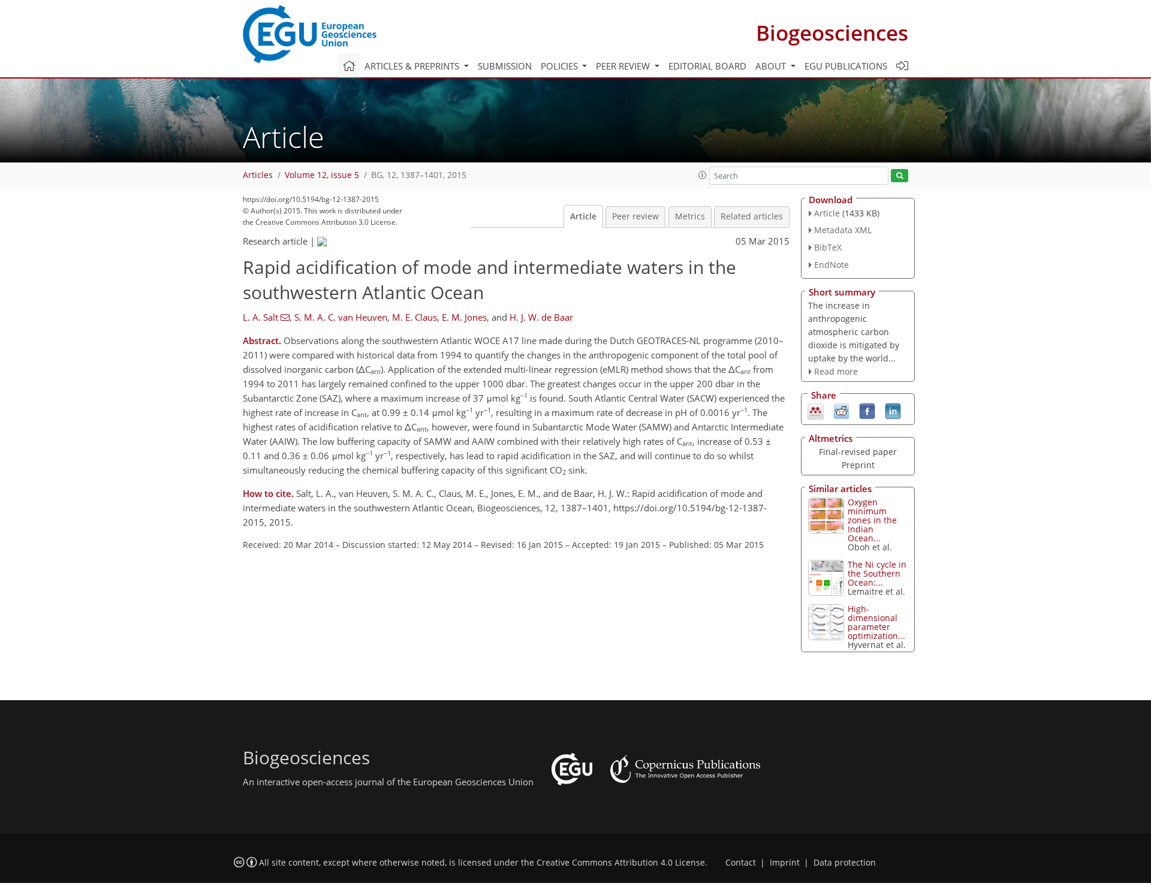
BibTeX (828, 247)
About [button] (771, 66)
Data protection (844, 862)
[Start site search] (899, 176)
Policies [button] (560, 66)
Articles (258, 175)
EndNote (831, 264)
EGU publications (846, 66)
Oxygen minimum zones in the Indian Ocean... (872, 520)
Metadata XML (843, 230)
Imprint (785, 862)
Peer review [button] (624, 66)
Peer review (635, 216)
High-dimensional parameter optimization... (876, 622)
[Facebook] (867, 411)
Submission (505, 66)
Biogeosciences (832, 33)
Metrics (690, 216)
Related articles (752, 216)
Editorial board (707, 66)
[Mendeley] (815, 411)
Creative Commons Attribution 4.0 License (621, 862)
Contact (740, 862)
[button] (702, 175)
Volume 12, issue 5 (322, 175)
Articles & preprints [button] (413, 66)
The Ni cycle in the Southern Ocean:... (877, 573)
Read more (836, 371)
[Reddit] (841, 411)
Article (583, 216)
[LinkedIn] (893, 411)
